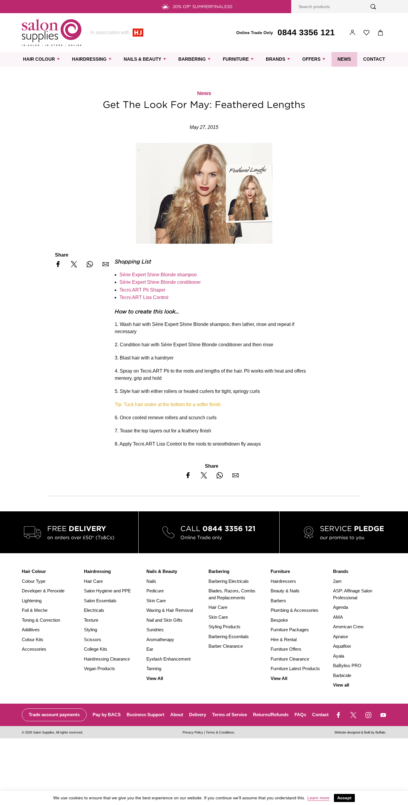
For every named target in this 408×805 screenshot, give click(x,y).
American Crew (348, 626)
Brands (275, 59)
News (344, 59)
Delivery (197, 714)
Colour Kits (32, 639)
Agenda (340, 607)
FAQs (300, 714)
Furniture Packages (290, 629)
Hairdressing (89, 59)
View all (341, 684)
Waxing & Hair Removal (169, 610)
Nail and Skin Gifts (164, 620)
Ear (149, 649)
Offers (311, 59)
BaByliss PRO (347, 665)
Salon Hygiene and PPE (107, 590)
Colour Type (33, 581)
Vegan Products (99, 668)
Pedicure (155, 590)
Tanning (153, 668)
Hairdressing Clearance (107, 658)
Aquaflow (342, 646)
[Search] (373, 6)
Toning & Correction (41, 620)
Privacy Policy (192, 732)
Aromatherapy (160, 639)
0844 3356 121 (306, 32)
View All (154, 678)
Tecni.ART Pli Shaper (142, 289)
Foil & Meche (34, 610)
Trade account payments (54, 714)
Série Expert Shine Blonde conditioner (160, 282)
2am (337, 581)
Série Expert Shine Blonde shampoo (158, 274)
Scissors (92, 639)
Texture (91, 620)
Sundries (155, 629)
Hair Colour (39, 59)
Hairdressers (283, 581)
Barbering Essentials (228, 636)
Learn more (318, 797)
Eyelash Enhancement (168, 658)
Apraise (340, 636)
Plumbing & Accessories (294, 610)
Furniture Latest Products (295, 668)
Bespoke (279, 620)
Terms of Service (229, 714)
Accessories (34, 649)
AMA (338, 617)
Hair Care (93, 581)
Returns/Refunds (271, 714)
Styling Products (224, 626)
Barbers (278, 600)
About (176, 714)
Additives (31, 629)
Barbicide (342, 675)
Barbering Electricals (228, 581)
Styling (90, 629)
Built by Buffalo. (375, 732)
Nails (151, 581)
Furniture (236, 59)
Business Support (145, 714)
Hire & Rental (284, 639)
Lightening (32, 600)
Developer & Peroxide (43, 590)
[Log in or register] (352, 32)
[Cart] (380, 32)
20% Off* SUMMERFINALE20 (202, 6)
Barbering (192, 59)
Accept (344, 797)
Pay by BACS (107, 714)
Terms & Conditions (220, 732)
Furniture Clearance (290, 658)
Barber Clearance (225, 646)
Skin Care (156, 600)
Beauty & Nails (285, 590)
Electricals (94, 610)
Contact (374, 59)
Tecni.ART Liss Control (143, 297)
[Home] (52, 32)
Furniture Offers (286, 649)
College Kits (95, 649)
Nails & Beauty (142, 59)
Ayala (338, 655)
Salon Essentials (100, 600)
